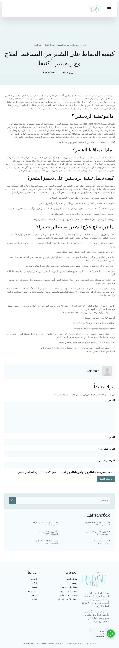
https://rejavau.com (72, 312)
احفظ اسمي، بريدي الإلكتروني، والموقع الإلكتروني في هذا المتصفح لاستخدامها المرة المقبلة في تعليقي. (64, 472)
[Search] (12, 500)
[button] (109, 9)
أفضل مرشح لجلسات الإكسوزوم (45, 522)
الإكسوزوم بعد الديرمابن (48, 531)
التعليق (111, 400)
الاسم (111, 437)
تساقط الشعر (63, 45)
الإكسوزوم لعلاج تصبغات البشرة (45, 540)
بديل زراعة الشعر (78, 45)
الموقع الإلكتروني (107, 460)
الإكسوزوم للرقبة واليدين (100, 540)
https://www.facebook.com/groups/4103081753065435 (87, 342)
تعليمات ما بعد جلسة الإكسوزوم (97, 522)
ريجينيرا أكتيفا (51, 45)
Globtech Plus (41, 643)
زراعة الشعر (38, 45)
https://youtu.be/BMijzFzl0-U (100, 351)
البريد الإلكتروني (106, 448)
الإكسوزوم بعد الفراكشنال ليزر (98, 531)
